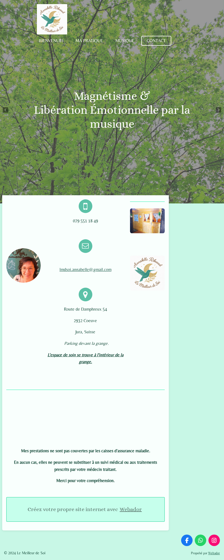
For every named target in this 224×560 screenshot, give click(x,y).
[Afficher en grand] (147, 220)
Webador (131, 509)
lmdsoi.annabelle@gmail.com (85, 269)
